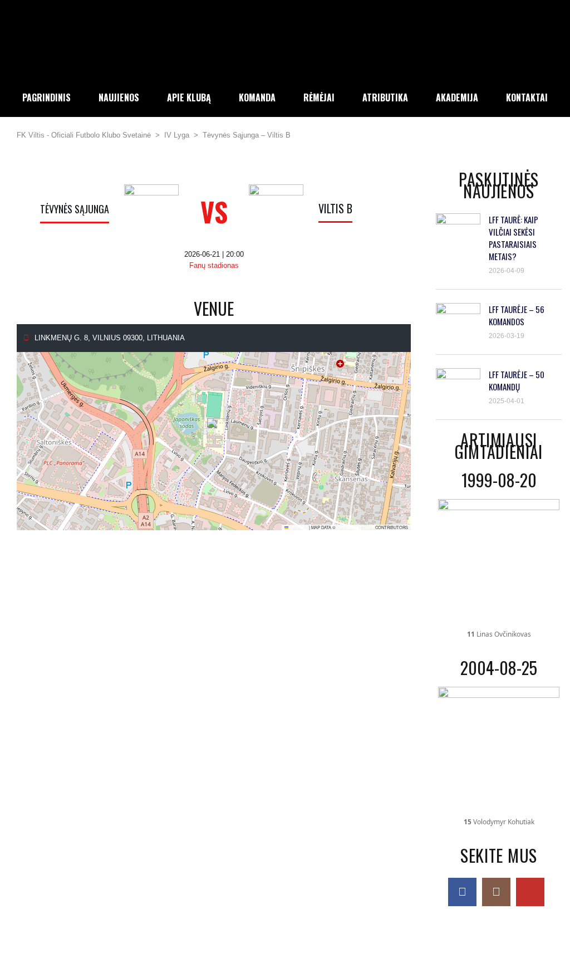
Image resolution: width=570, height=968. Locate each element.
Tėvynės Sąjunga (74, 209)
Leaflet (298, 527)
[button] (214, 429)
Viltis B (335, 208)
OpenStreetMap (355, 527)
